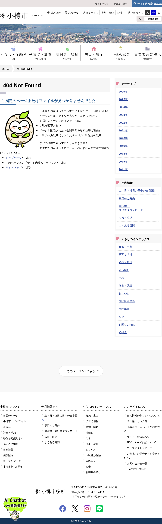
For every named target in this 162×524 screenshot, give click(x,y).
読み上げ (56, 12)
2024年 (123, 107)
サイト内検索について (139, 436)
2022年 (123, 122)
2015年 (123, 161)
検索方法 (158, 4)
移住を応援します (13, 438)
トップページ (14, 158)
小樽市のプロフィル (14, 421)
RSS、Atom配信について (141, 442)
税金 (121, 317)
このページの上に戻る (81, 371)
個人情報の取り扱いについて (143, 415)
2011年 (123, 169)
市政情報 (8, 449)
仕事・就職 (125, 285)
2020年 (123, 138)
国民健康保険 (127, 301)
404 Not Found (24, 68)
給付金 (123, 332)
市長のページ (10, 415)
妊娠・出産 (125, 247)
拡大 (103, 12)
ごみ (121, 278)
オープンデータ (12, 461)
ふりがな (73, 12)
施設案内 (8, 455)
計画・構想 (9, 432)
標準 (111, 12)
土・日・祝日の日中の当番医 (136, 190)
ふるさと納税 (10, 444)
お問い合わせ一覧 (137, 463)
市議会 (7, 427)
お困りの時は (127, 324)
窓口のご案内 (127, 198)
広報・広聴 (125, 217)
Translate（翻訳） (137, 469)
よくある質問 (127, 225)
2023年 (123, 115)
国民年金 (124, 309)
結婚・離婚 (125, 262)
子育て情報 (125, 254)
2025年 (123, 99)
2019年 (123, 146)
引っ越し (124, 270)
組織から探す (120, 3)
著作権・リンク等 (137, 421)
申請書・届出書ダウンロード (131, 208)
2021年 (123, 130)
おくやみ (124, 293)
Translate (153, 19)
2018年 (123, 153)
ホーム (5, 68)
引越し (89, 432)
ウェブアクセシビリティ (141, 448)
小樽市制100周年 (13, 466)
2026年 (123, 91)
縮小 (120, 12)
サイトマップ (102, 3)
